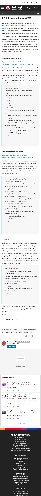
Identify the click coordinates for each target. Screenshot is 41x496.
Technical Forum (20, 439)
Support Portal (20, 484)
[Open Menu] (38, 13)
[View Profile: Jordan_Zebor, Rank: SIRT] (4, 412)
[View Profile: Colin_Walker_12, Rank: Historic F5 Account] (4, 343)
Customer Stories (20, 464)
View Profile (11, 346)
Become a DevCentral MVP (20, 451)
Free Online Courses (20, 467)
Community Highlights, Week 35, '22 (18, 383)
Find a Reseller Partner (20, 491)
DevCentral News (20, 438)
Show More (21, 423)
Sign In (36, 8)
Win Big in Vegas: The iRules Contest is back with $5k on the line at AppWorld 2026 (22, 395)
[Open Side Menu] (2, 7)
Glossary (20, 462)
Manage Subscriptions (20, 477)
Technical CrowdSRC (21, 443)
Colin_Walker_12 (12, 342)
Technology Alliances (20, 493)
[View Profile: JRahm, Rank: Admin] (4, 396)
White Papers (20, 460)
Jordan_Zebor (10, 413)
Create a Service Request (20, 480)
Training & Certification (20, 469)
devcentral (5, 28)
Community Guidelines (20, 445)
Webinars (20, 465)
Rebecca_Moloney (12, 385)
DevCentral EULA (20, 447)
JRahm (9, 398)
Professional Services (20, 478)
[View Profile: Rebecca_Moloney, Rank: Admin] (4, 384)
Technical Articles (8, 13)
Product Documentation (20, 458)
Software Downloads (20, 482)
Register (30, 8)
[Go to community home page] (14, 8)
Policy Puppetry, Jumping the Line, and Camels (22, 411)
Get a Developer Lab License (20, 449)
